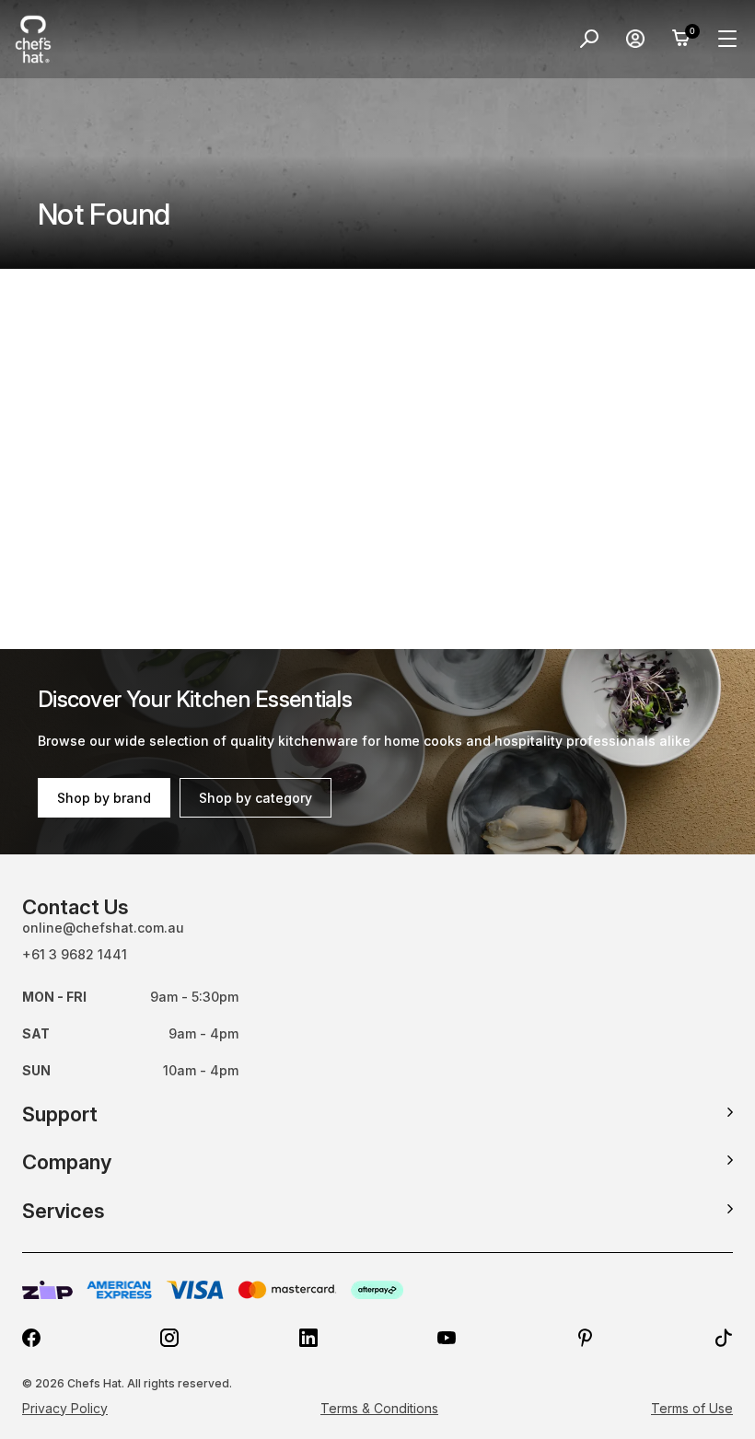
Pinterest (585, 1338)
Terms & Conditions (379, 1408)
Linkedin (308, 1338)
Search (589, 38)
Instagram (169, 1338)
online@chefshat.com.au (103, 927)
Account (635, 38)
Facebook (31, 1338)
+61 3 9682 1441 (74, 954)
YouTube (446, 1338)
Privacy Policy (65, 1408)
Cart (681, 38)
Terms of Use (692, 1408)
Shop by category (255, 798)
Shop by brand (104, 798)
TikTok (723, 1338)
